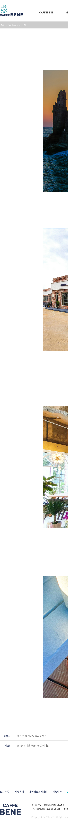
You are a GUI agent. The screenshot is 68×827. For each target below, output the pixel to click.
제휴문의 (19, 791)
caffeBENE (11, 10)
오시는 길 (5, 791)
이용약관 (57, 791)
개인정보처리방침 (38, 791)
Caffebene (46, 12)
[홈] (2, 25)
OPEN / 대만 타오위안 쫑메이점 (33, 745)
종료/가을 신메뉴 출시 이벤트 (32, 735)
